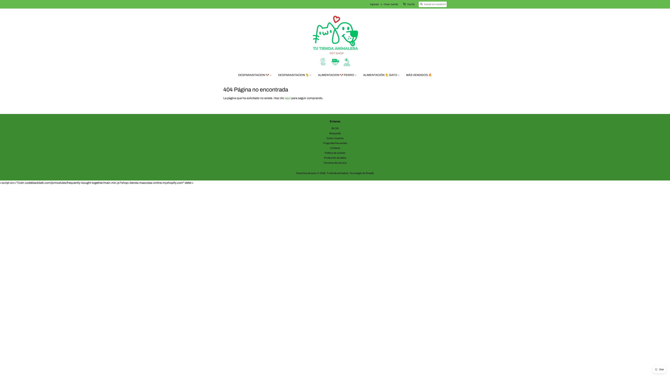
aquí (288, 98)
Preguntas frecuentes (335, 143)
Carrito (411, 4)
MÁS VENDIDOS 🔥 (419, 74)
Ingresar (374, 4)
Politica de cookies (335, 152)
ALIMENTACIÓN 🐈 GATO (380, 74)
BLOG (335, 128)
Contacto (335, 148)
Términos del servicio (335, 162)
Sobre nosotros (335, 138)
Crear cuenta (391, 4)
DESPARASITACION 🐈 (294, 74)
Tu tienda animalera (337, 173)
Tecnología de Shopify (361, 173)
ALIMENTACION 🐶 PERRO (336, 74)
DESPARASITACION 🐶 (254, 74)
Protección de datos (335, 157)
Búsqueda (335, 133)
